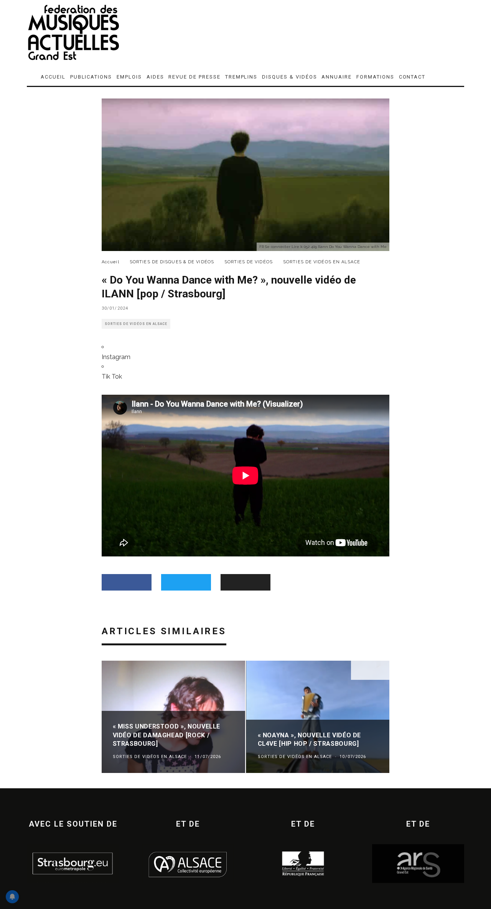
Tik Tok (112, 376)
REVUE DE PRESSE (194, 77)
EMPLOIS (129, 77)
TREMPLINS (241, 77)
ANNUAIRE (336, 77)
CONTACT (412, 77)
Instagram (116, 357)
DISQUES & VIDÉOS (289, 77)
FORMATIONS (375, 77)
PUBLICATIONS (91, 77)
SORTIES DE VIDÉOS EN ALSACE (136, 324)
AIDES (155, 77)
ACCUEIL (53, 77)
